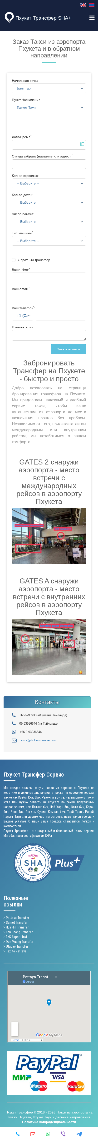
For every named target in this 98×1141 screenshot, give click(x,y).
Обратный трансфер (34, 260)
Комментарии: (23, 327)
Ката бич (77, 807)
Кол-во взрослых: (25, 176)
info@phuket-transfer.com (39, 740)
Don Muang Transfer (19, 942)
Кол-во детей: (22, 195)
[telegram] (79, 1134)
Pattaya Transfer (17, 918)
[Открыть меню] (91, 18)
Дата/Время (21, 137)
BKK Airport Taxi (16, 937)
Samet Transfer (16, 922)
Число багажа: (23, 214)
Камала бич (56, 812)
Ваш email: (20, 289)
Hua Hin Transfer (17, 927)
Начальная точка (25, 81)
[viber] (63, 1134)
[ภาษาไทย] (91, 5)
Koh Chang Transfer (19, 932)
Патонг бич (40, 807)
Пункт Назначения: (26, 100)
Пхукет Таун (12, 816)
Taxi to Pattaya (16, 951)
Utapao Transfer (17, 946)
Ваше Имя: (21, 270)
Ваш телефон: (23, 308)
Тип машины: (23, 233)
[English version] (83, 5)
